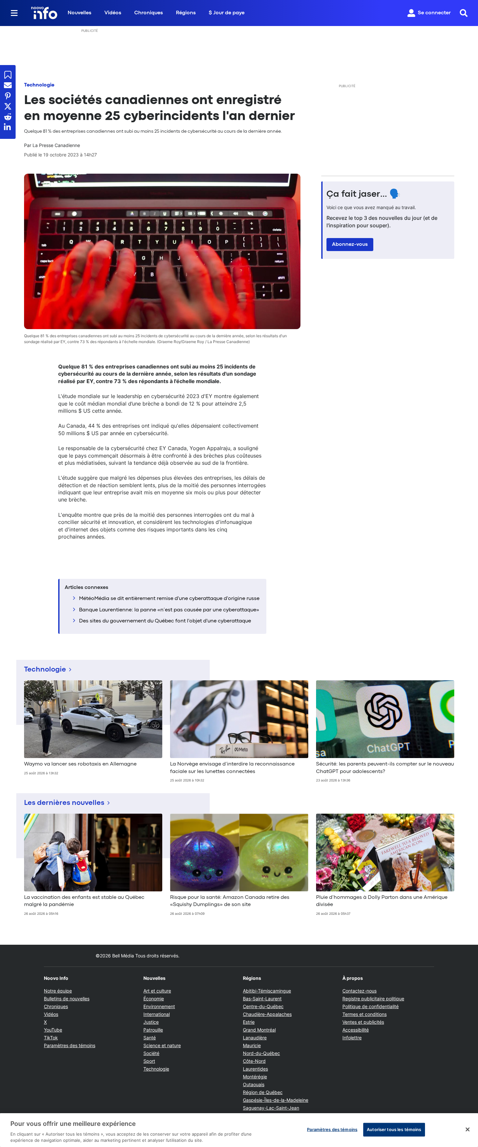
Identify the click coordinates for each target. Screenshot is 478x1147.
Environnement (159, 1006)
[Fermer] (467, 1129)
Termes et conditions (364, 1014)
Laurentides (255, 1069)
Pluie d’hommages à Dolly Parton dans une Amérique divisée (381, 901)
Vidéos (112, 13)
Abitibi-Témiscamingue (267, 991)
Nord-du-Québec (261, 1053)
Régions (186, 13)
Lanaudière (255, 1037)
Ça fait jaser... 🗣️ (363, 194)
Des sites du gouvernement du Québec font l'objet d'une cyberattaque (165, 621)
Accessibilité (355, 1030)
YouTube (53, 1030)
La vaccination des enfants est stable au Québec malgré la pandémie (84, 901)
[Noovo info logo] (44, 13)
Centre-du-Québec (263, 1006)
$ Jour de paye (227, 13)
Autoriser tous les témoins (394, 1129)
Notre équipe (58, 991)
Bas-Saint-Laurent (262, 998)
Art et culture (157, 991)
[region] (239, 1130)
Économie (153, 998)
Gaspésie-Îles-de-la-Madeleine (275, 1100)
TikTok (51, 1037)
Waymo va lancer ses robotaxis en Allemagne (80, 764)
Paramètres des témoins (69, 1045)
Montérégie (255, 1076)
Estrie (249, 1022)
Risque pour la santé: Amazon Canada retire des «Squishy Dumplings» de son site (229, 901)
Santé (149, 1037)
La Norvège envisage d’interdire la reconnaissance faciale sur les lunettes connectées (232, 768)
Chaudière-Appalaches (267, 1014)
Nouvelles (79, 13)
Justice (151, 1022)
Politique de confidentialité (370, 1006)
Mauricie (252, 1045)
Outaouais (253, 1084)
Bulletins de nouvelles (66, 998)
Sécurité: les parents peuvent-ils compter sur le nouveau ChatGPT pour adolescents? (385, 768)
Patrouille (153, 1030)
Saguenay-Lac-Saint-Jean (271, 1108)
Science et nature (162, 1045)
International (156, 1014)
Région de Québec (263, 1092)
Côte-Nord (254, 1061)
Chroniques (148, 13)
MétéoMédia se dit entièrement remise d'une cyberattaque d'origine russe (169, 598)
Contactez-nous (359, 991)
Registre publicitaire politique (373, 998)
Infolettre (352, 1037)
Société (151, 1053)
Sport (149, 1061)
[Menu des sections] (14, 13)
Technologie (39, 85)
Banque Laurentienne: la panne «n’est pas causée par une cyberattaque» (169, 610)
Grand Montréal (259, 1030)
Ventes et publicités (363, 1022)
